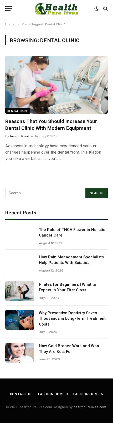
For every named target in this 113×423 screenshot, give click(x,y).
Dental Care (17, 110)
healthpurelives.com (90, 407)
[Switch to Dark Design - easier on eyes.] (96, 8)
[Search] (105, 8)
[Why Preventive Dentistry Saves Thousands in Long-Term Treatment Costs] (19, 320)
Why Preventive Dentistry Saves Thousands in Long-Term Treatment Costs (72, 319)
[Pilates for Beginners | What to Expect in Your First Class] (19, 291)
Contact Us (21, 394)
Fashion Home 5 (88, 394)
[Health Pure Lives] (56, 8)
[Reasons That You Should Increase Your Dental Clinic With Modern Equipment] (56, 85)
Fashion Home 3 (53, 394)
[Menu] (8, 8)
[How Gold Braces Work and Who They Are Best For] (19, 353)
